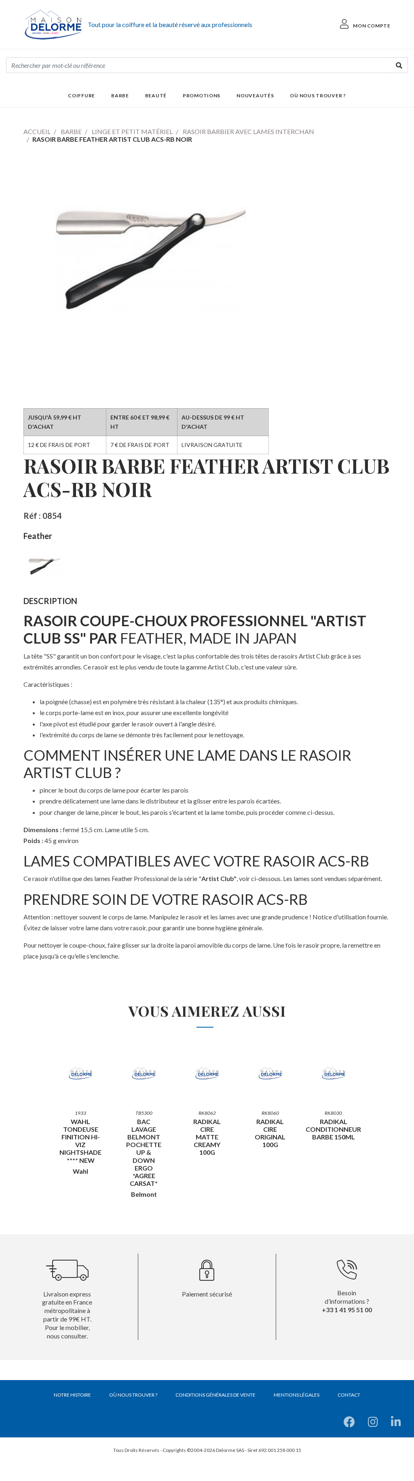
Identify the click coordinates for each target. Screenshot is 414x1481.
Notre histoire (72, 1395)
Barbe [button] (120, 95)
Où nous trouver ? (318, 95)
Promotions (201, 95)
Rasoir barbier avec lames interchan (248, 131)
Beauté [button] (156, 95)
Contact (349, 1395)
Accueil (37, 131)
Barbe (71, 131)
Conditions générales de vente (215, 1395)
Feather (37, 536)
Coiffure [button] (81, 95)
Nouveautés (255, 95)
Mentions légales (296, 1395)
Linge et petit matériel (132, 131)
